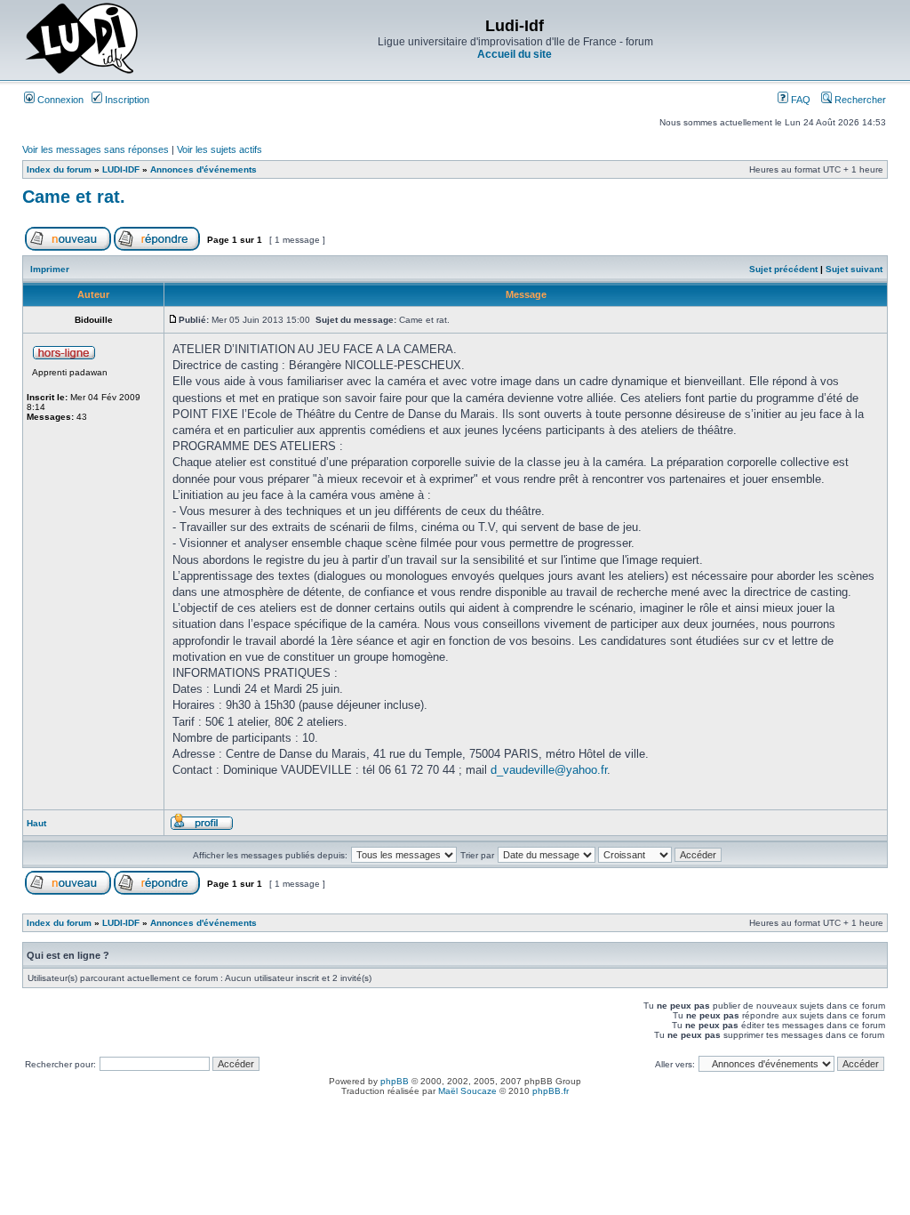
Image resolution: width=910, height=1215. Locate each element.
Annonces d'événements (203, 169)
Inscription (125, 99)
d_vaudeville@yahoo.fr (549, 769)
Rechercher (859, 99)
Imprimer (49, 269)
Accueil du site (514, 54)
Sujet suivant (854, 269)
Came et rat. (73, 196)
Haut (36, 823)
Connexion (59, 99)
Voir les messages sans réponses (95, 149)
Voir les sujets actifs (219, 149)
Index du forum (59, 169)
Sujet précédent (783, 269)
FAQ (799, 99)
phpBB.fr (550, 1091)
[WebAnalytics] (455, 1106)
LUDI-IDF (121, 169)
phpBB (394, 1081)
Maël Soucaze (467, 1091)
